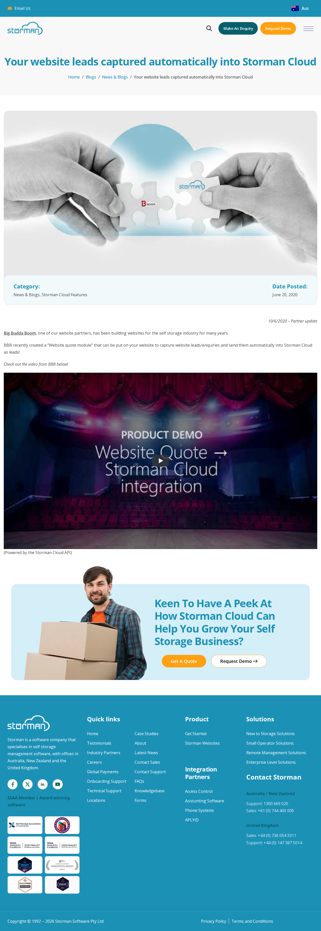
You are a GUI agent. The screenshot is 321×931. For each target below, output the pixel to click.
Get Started (195, 733)
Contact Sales (147, 762)
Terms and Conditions (252, 921)
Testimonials (99, 743)
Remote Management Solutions (276, 752)
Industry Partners (103, 752)
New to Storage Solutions (270, 733)
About (140, 743)
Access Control (199, 791)
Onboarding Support (106, 781)
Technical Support (104, 791)
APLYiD (192, 820)
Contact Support (150, 771)
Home (74, 77)
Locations (96, 800)
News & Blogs (115, 77)
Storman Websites (202, 743)
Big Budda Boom (20, 333)
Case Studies (146, 733)
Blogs (91, 77)
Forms (140, 800)
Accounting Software (204, 801)
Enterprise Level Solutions (271, 762)
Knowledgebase (150, 791)
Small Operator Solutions (270, 743)
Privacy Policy (213, 921)
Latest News (146, 752)
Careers (94, 762)
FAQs (139, 781)
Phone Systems (199, 810)
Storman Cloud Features (64, 294)
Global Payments (103, 771)
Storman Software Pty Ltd (79, 921)
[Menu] (308, 29)
